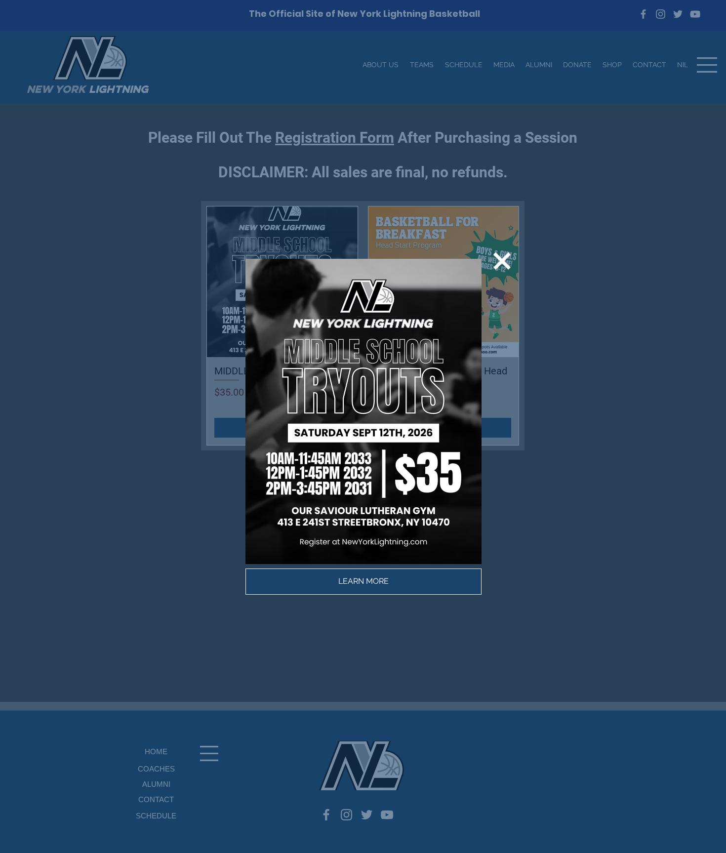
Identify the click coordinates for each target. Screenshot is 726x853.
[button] (502, 261)
